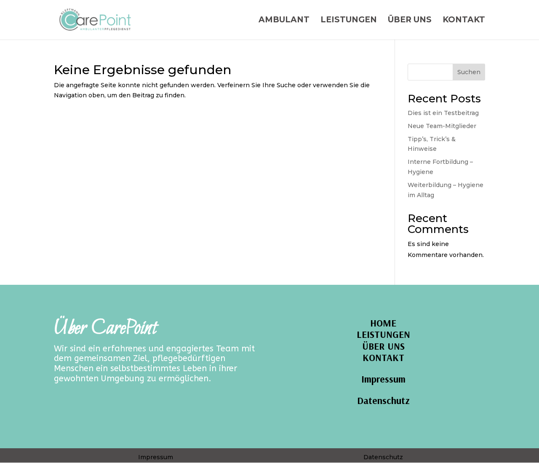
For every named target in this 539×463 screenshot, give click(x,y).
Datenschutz (383, 400)
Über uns (410, 20)
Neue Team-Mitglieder (442, 126)
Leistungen (348, 20)
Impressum (383, 379)
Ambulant (284, 20)
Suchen (468, 72)
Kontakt (464, 20)
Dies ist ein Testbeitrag (443, 113)
